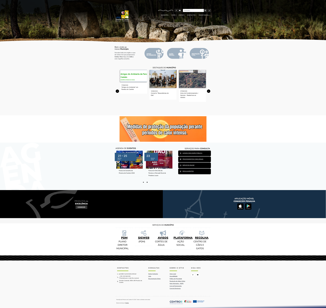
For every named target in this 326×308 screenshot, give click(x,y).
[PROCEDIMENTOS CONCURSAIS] (180, 159)
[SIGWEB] (143, 233)
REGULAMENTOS (188, 171)
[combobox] (193, 10)
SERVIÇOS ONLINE (188, 165)
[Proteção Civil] (199, 53)
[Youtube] (179, 10)
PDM (124, 238)
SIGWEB (143, 238)
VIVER (173, 15)
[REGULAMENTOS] (180, 171)
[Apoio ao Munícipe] (154, 53)
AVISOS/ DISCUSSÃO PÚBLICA (192, 153)
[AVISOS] (163, 233)
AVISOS (163, 238)
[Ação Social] (176, 53)
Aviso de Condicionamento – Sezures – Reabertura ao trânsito (189, 95)
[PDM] (124, 233)
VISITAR (181, 15)
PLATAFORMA (183, 238)
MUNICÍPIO (164, 15)
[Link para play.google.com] (248, 206)
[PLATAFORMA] (182, 233)
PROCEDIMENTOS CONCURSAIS (193, 159)
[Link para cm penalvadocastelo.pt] (133, 76)
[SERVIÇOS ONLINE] (180, 165)
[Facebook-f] (176, 10)
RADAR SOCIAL (204, 15)
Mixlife (127, 303)
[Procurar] (205, 10)
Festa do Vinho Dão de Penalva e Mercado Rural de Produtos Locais (157, 173)
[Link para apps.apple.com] (240, 206)
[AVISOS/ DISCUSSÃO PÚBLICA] (180, 153)
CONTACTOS (191, 15)
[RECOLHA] (201, 233)
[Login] (209, 10)
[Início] (122, 13)
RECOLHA (201, 238)
